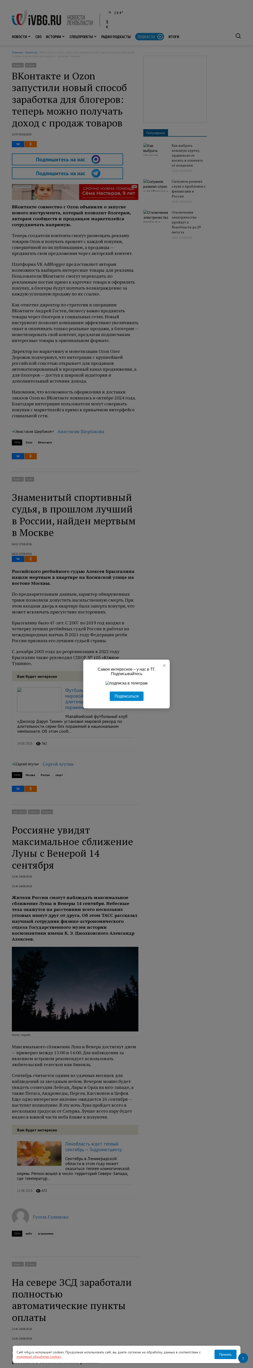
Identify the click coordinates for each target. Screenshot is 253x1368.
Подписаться (127, 696)
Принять (225, 1354)
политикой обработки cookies (39, 1356)
